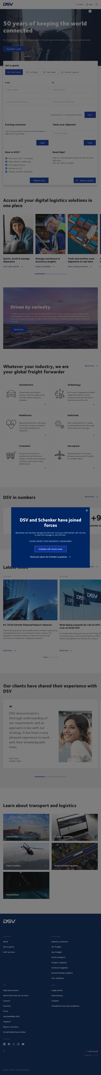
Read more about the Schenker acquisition (49, 557)
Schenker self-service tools (50, 549)
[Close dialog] (87, 510)
